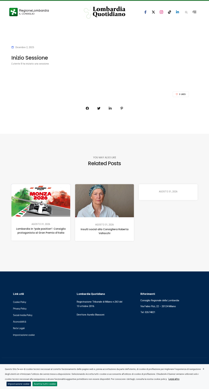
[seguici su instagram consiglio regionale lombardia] (161, 12)
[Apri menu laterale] (194, 12)
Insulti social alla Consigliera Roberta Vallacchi (105, 231)
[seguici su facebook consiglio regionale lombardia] (145, 12)
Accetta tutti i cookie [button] (45, 384)
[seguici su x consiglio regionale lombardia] (153, 12)
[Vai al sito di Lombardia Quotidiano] (105, 12)
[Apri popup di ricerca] (186, 12)
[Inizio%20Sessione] (87, 108)
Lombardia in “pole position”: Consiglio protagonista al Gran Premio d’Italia (41, 230)
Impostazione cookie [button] (24, 334)
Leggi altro (174, 379)
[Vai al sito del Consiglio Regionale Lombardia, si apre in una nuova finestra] (41, 12)
